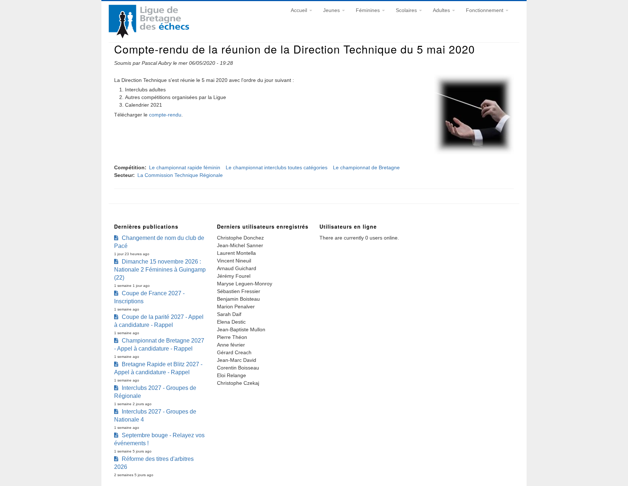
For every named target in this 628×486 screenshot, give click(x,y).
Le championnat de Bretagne (366, 167)
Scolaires (407, 10)
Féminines (368, 10)
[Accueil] (149, 36)
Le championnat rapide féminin (184, 167)
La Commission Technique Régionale (180, 175)
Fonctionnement (485, 10)
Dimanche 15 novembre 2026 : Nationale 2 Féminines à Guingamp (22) (160, 269)
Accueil (300, 10)
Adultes (442, 10)
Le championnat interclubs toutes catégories (276, 167)
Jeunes (332, 10)
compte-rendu (165, 115)
